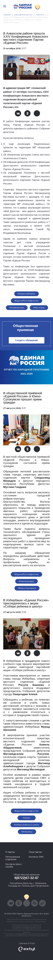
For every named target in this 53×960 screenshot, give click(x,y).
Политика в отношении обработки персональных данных (26, 931)
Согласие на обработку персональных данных (27, 935)
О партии (10, 852)
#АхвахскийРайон (26, 294)
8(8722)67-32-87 (26, 878)
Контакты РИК (36, 857)
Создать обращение (26, 340)
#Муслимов (39, 307)
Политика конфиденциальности (26, 927)
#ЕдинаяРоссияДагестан (26, 301)
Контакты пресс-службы (13, 865)
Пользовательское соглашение (26, 925)
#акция (26, 818)
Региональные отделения (12, 858)
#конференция (16, 307)
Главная (7, 15)
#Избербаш (27, 832)
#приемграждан (26, 581)
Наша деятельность (23, 15)
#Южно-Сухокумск (27, 588)
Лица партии (35, 852)
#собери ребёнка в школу (26, 825)
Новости (40, 15)
